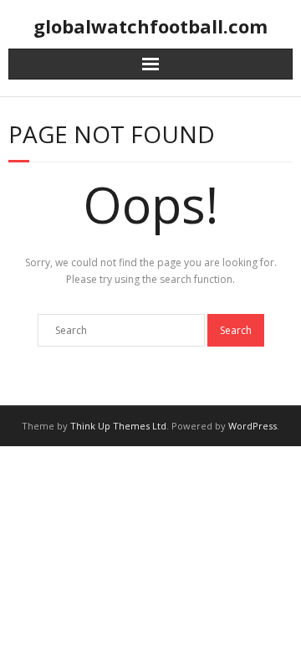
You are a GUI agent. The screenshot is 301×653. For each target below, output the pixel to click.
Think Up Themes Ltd (118, 425)
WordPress (252, 425)
